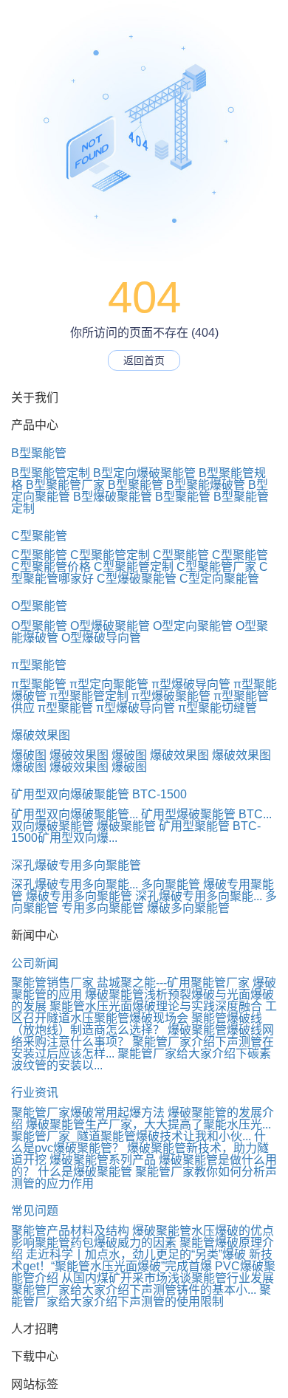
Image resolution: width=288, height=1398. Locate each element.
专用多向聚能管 (102, 908)
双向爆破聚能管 (52, 826)
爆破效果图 (40, 735)
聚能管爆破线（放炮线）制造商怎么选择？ (136, 1024)
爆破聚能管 (126, 826)
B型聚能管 (38, 453)
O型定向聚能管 (193, 626)
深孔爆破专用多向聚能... (74, 884)
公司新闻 (34, 963)
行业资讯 (34, 1092)
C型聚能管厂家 (216, 567)
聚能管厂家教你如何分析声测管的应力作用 (144, 1177)
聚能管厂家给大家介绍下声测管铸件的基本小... (133, 1290)
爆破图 (29, 755)
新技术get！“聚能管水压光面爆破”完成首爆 (141, 1260)
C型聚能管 (39, 536)
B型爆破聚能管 (112, 496)
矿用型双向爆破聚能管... (74, 814)
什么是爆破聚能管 (85, 1171)
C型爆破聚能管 (136, 578)
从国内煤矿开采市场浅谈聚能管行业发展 (167, 1278)
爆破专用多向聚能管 (79, 896)
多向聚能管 (170, 884)
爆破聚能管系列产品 (102, 1160)
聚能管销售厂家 (52, 982)
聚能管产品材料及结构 (70, 1230)
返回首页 (144, 360)
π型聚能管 (38, 665)
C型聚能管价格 (51, 567)
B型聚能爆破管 (205, 485)
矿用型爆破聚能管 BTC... (206, 814)
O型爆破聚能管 (110, 626)
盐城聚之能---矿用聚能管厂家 (173, 982)
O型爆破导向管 (101, 637)
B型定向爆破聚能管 (144, 473)
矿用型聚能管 (194, 826)
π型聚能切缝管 (217, 708)
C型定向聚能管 (219, 578)
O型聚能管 (39, 606)
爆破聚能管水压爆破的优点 (203, 1230)
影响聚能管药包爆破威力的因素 (93, 1242)
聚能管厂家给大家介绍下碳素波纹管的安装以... (141, 1059)
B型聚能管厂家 (65, 485)
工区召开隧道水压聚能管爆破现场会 (144, 1012)
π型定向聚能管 (108, 684)
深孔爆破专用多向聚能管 (76, 865)
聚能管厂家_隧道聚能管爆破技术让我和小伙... (131, 1136)
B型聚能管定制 (50, 473)
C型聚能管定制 (110, 555)
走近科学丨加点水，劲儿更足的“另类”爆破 (136, 1254)
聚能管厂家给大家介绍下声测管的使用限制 (141, 1296)
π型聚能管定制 (88, 696)
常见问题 (34, 1211)
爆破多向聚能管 (188, 908)
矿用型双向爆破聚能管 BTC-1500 (99, 794)
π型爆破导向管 (190, 684)
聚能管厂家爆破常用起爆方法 (88, 1112)
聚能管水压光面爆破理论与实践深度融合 (155, 1006)
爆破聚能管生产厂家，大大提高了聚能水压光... (148, 1124)
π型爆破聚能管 (170, 696)
